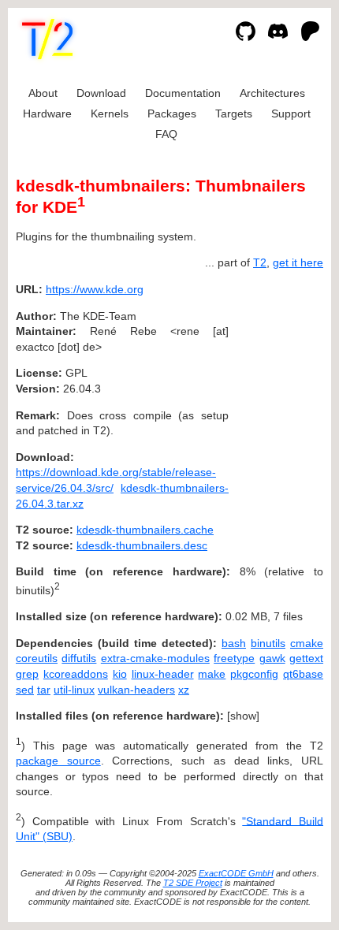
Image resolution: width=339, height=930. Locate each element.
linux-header (163, 674)
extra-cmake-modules (155, 658)
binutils (268, 643)
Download (101, 93)
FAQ (166, 134)
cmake (306, 643)
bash (234, 643)
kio (120, 674)
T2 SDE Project (192, 882)
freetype (234, 658)
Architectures (272, 93)
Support (291, 113)
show (243, 715)
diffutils (78, 658)
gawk (272, 658)
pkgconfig (254, 674)
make (211, 674)
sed (25, 689)
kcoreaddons (75, 674)
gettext (306, 658)
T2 (259, 262)
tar (43, 689)
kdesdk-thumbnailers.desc (141, 545)
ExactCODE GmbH (236, 873)
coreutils (37, 658)
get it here (298, 262)
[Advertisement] (276, 384)
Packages (171, 113)
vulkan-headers (136, 689)
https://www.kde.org (94, 289)
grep (27, 674)
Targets (233, 113)
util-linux (74, 689)
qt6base (303, 674)
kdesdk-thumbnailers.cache (145, 529)
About (43, 93)
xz (183, 689)
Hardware (47, 113)
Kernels (110, 113)
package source (58, 760)
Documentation (183, 93)
